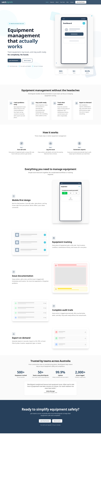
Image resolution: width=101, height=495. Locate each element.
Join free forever (81, 2)
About (57, 2)
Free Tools (62, 2)
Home (47, 2)
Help (67, 2)
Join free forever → (14, 60)
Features (52, 2)
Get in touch (27, 60)
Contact (72, 2)
